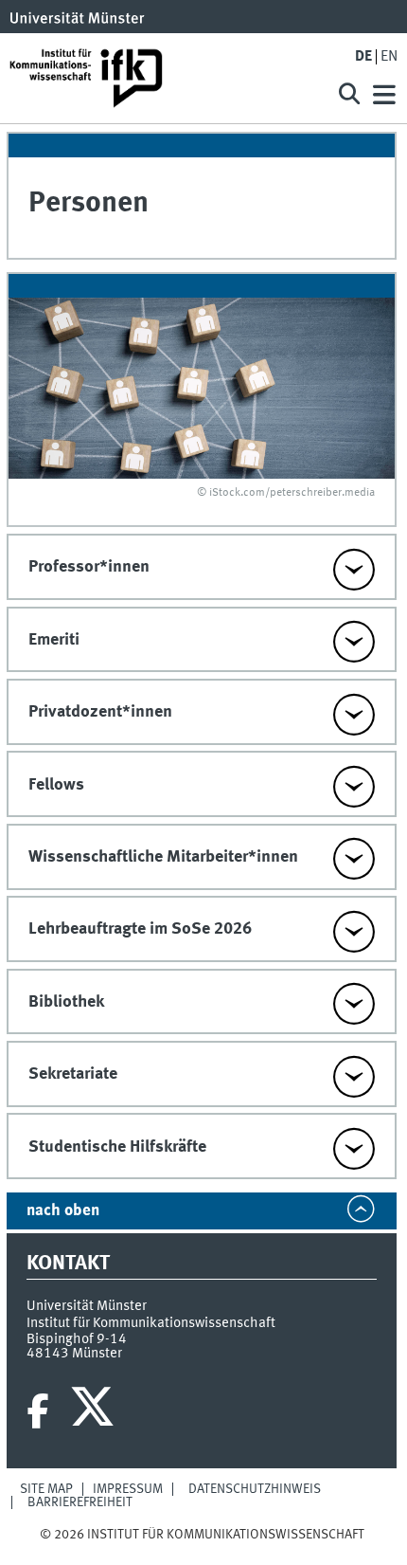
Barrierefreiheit (80, 1502)
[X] (95, 1411)
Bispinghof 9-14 (77, 1339)
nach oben (63, 1211)
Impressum (128, 1489)
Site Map (46, 1489)
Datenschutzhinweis (254, 1489)
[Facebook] (38, 1411)
